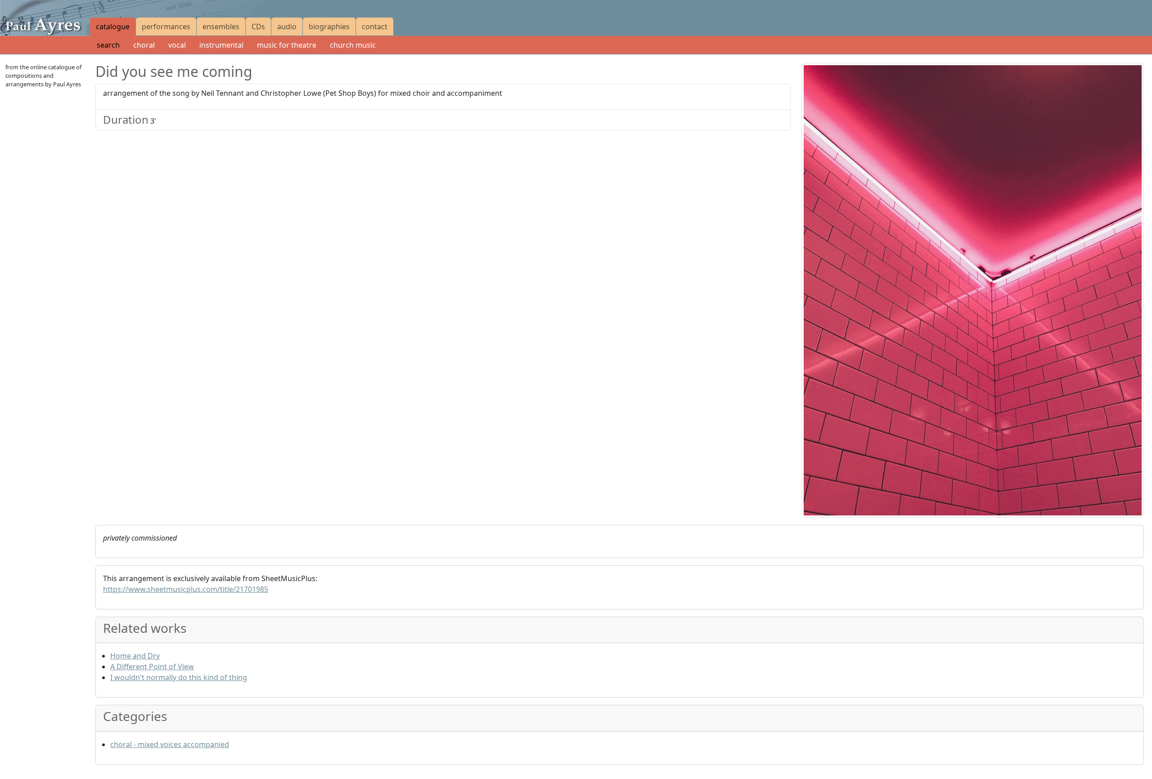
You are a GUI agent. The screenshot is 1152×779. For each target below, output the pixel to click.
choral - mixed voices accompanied (169, 744)
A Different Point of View (152, 667)
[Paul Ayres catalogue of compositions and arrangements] (45, 18)
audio (287, 26)
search (108, 45)
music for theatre (286, 45)
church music (353, 45)
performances (166, 26)
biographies (329, 26)
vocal (177, 45)
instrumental (221, 45)
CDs (258, 26)
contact (374, 26)
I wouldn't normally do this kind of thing (178, 677)
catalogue (113, 26)
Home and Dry (135, 656)
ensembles (220, 26)
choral (144, 45)
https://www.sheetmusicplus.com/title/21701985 (185, 589)
